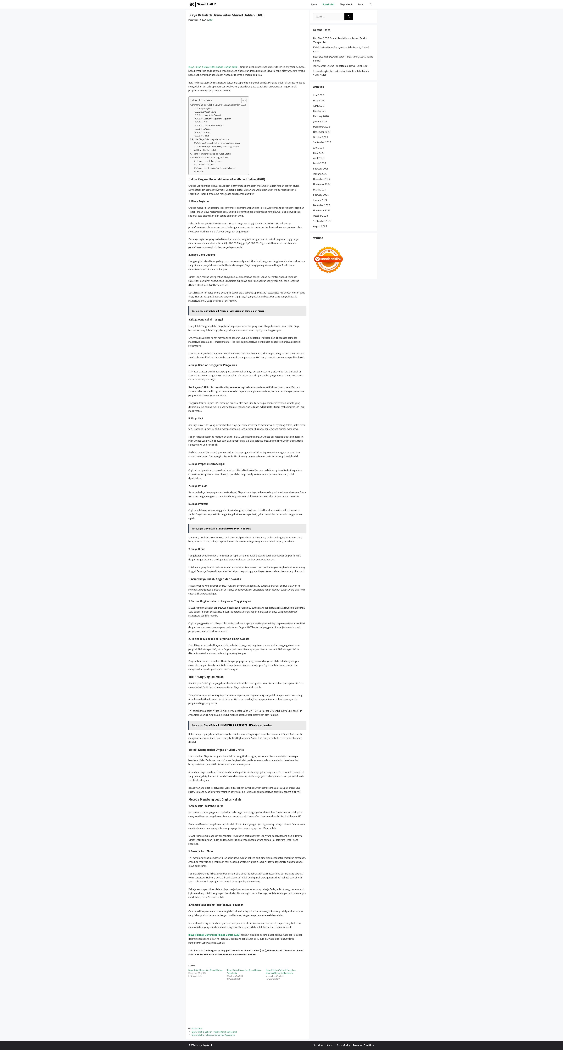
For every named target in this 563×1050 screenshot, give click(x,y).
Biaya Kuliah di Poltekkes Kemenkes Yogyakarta (213, 1034)
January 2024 (320, 200)
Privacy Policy (343, 1045)
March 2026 (319, 111)
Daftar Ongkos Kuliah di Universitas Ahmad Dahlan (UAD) (219, 105)
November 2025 (321, 132)
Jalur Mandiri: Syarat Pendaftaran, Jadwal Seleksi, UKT (341, 66)
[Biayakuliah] (203, 4)
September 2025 (322, 142)
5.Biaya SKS (202, 122)
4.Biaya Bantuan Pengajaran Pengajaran (214, 118)
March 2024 (319, 190)
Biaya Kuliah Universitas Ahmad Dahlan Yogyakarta (244, 971)
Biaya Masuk (346, 4)
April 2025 (318, 158)
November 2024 (321, 184)
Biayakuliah (228, 4)
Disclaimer (318, 1045)
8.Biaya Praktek (204, 132)
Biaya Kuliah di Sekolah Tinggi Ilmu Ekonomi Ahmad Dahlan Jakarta (281, 971)
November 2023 (321, 210)
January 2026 (320, 121)
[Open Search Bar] (371, 4)
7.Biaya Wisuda (203, 128)
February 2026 (321, 116)
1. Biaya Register (204, 108)
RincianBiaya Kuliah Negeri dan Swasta (210, 139)
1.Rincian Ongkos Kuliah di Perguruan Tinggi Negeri (219, 142)
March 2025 (319, 163)
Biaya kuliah (328, 4)
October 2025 (320, 137)
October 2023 (320, 216)
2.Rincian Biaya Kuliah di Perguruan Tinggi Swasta (218, 146)
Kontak (330, 1045)
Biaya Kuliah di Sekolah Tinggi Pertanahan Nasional (214, 1031)
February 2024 (321, 195)
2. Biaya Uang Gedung (206, 111)
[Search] (349, 16)
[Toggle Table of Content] (242, 100)
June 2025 (318, 148)
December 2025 (321, 127)
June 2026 (318, 95)
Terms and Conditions (363, 1045)
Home (314, 4)
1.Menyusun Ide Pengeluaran (209, 161)
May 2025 (318, 153)
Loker (361, 4)
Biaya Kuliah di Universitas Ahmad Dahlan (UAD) (213, 67)
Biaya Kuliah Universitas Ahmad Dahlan (205, 969)
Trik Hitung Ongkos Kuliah (204, 150)
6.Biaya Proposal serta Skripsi (210, 125)
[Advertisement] (247, 43)
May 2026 (318, 100)
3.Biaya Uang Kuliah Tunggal (209, 115)
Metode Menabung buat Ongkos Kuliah (210, 157)
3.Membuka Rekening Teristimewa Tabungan (216, 167)
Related (200, 171)
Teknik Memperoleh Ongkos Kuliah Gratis (211, 153)
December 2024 (321, 179)
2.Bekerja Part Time (205, 164)
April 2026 (318, 106)
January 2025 (320, 174)
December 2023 (321, 205)
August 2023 (320, 226)
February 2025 (321, 169)
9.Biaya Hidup (203, 135)
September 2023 (322, 221)
